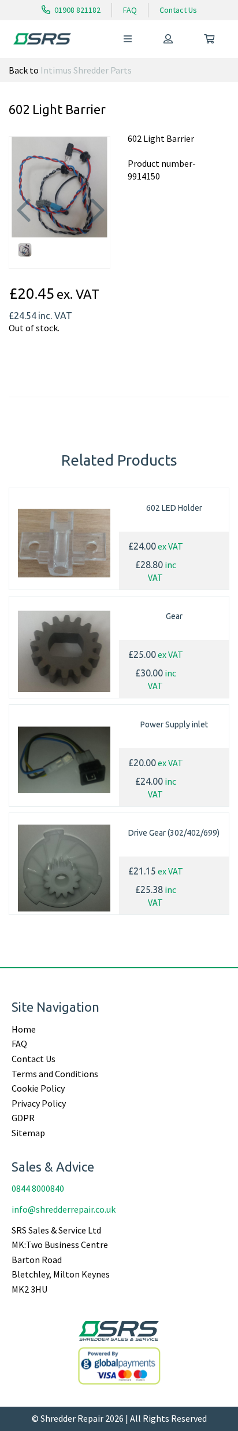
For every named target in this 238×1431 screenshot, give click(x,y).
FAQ (130, 10)
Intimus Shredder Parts (86, 70)
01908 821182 (77, 10)
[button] (22, 212)
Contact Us (178, 10)
